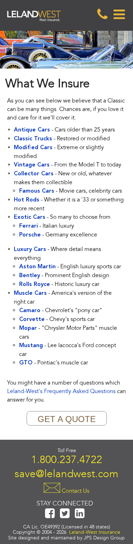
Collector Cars (34, 174)
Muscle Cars (30, 293)
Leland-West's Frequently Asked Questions (61, 391)
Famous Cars (36, 191)
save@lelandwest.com (66, 473)
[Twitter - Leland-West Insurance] (65, 516)
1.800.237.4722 (66, 459)
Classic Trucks (33, 139)
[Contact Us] (102, 15)
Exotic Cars (29, 217)
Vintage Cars (32, 165)
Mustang (31, 346)
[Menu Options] (118, 15)
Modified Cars (33, 148)
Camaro (29, 311)
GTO (26, 363)
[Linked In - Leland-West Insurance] (80, 516)
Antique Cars (32, 130)
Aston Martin (37, 267)
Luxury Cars (30, 249)
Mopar (28, 328)
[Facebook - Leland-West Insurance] (50, 516)
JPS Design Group (104, 538)
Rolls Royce (34, 284)
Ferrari (28, 226)
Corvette (32, 319)
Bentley (29, 276)
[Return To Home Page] (34, 26)
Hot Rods (26, 200)
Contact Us (74, 490)
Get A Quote (67, 419)
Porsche (30, 235)
